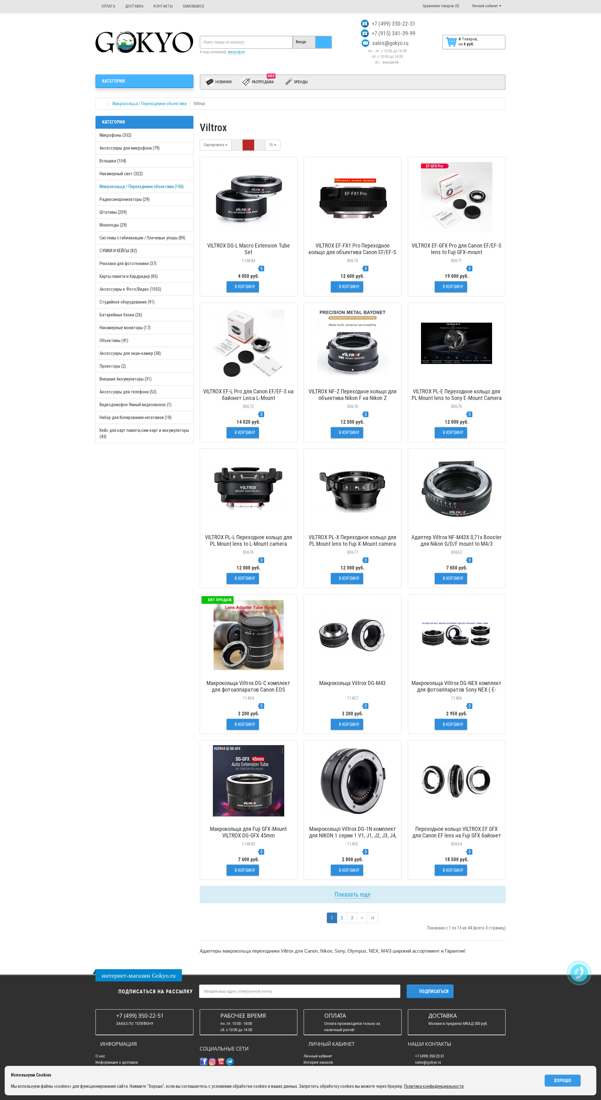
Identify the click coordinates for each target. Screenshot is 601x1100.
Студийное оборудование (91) (127, 301)
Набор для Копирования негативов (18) (136, 417)
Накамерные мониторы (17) (125, 327)
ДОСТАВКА (133, 6)
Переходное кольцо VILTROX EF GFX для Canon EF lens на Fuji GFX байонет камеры (456, 835)
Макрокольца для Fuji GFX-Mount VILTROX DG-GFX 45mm (248, 832)
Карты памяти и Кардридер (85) (129, 276)
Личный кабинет (318, 1056)
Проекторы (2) (113, 366)
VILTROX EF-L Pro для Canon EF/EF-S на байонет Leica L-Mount (248, 394)
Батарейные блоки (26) (121, 314)
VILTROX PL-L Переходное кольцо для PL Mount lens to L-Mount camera (248, 540)
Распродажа (263, 80)
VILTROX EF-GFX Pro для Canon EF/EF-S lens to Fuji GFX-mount (456, 248)
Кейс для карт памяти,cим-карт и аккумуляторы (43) (144, 433)
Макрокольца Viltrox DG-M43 (352, 683)
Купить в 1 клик (248, 236)
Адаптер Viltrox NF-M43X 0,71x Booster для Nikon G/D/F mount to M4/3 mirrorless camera (456, 544)
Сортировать (214, 145)
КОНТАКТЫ (162, 6)
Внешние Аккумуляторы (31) (126, 378)
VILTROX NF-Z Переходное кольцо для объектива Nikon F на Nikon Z (353, 394)
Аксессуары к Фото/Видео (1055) (130, 289)
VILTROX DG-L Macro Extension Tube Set (248, 248)
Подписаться (434, 991)
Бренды (300, 82)
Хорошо (562, 1080)
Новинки (223, 82)
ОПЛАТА (107, 6)
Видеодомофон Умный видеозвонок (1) (136, 404)
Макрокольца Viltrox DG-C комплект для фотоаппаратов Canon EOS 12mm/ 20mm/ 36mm (248, 689)
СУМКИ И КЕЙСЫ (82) (118, 250)
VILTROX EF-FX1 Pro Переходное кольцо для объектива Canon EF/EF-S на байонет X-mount (352, 252)
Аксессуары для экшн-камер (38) (130, 353)
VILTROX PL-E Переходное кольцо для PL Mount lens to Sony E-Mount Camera (457, 394)
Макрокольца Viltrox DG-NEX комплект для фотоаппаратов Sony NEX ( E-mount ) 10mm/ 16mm (456, 689)
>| (372, 917)
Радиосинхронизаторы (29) (125, 199)
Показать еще (352, 894)
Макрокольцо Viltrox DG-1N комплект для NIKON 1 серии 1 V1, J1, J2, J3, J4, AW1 (352, 835)
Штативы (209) (113, 212)
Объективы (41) (114, 340)
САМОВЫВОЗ (193, 6)
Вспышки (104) (113, 160)
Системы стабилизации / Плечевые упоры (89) (142, 237)
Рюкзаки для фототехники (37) (128, 263)
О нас (100, 1056)
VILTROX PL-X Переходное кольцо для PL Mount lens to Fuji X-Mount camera (352, 540)
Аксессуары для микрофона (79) (130, 148)
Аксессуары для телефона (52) (128, 391)
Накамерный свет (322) (121, 173)
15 (271, 145)
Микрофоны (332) (115, 135)
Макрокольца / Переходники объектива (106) (142, 186)
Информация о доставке (116, 1062)
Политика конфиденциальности (434, 1086)
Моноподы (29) (113, 225)
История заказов (318, 1062)
